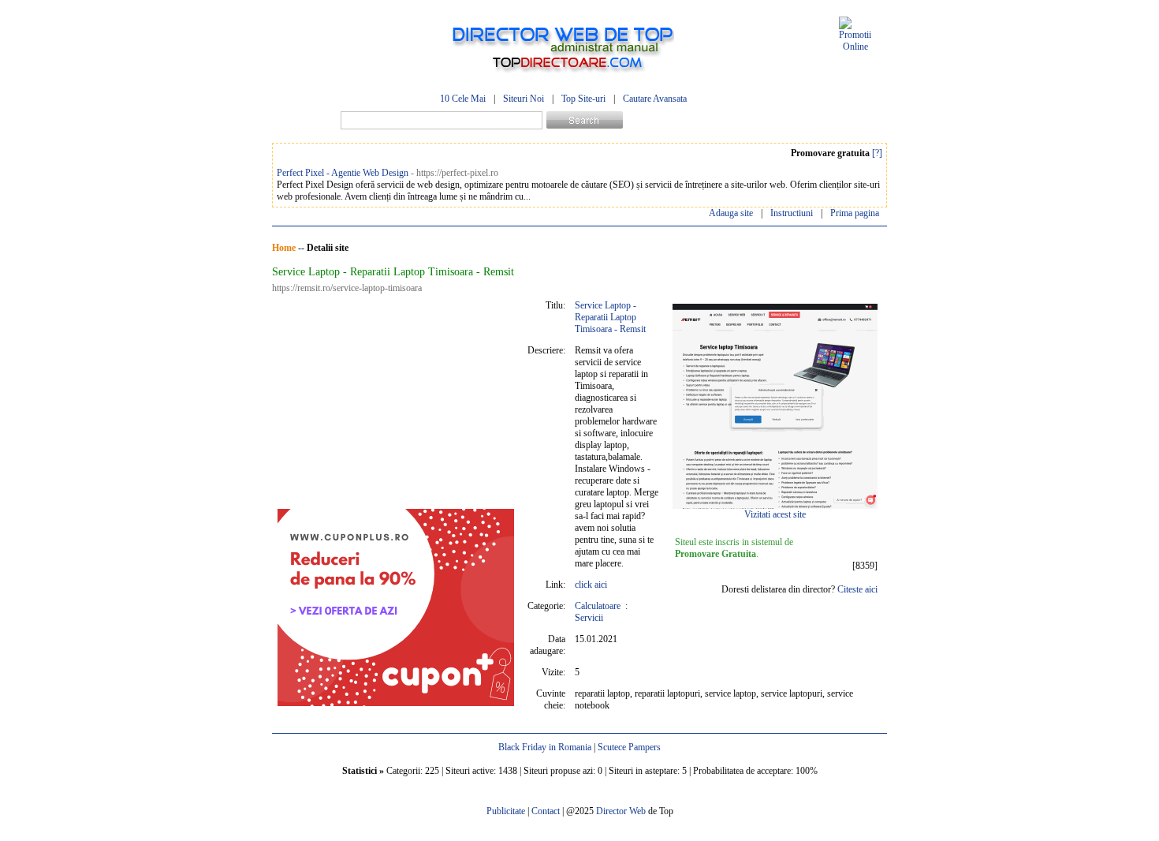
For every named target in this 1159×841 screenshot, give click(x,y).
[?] (877, 153)
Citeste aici (857, 589)
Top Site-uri (583, 98)
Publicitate (505, 811)
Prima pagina (854, 213)
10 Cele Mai (463, 98)
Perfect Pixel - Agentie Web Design (342, 172)
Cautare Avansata (655, 98)
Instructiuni (791, 213)
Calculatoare (597, 605)
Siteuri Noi (523, 98)
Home (284, 247)
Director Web (621, 811)
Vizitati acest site (775, 514)
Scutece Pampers (629, 747)
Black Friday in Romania (544, 747)
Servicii (589, 617)
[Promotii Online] (855, 46)
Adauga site (731, 213)
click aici (591, 584)
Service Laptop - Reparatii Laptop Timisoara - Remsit (610, 317)
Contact (545, 811)
